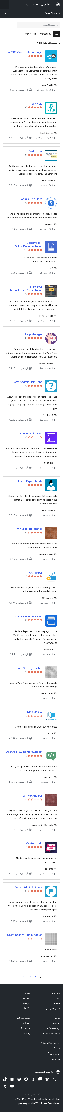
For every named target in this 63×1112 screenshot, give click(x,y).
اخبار (57, 997)
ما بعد (23, 976)
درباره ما (55, 992)
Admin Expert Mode (30, 481)
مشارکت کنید (23, 1017)
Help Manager (33, 334)
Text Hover (35, 151)
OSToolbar (35, 572)
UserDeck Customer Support (24, 751)
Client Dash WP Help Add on (24, 934)
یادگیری (56, 1017)
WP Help (37, 103)
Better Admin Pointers (28, 887)
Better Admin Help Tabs (27, 381)
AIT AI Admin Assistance (27, 433)
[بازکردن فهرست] (4, 4)
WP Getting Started (30, 668)
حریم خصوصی (53, 1008)
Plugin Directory (52, 13)
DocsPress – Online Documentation (28, 244)
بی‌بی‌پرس (53, 1053)
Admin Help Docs (31, 199)
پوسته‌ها (26, 997)
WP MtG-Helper (32, 795)
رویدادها (26, 1023)
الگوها (27, 1008)
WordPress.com (50, 1043)
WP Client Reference (29, 528)
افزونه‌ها (26, 1003)
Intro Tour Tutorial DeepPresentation (26, 288)
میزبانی (56, 1003)
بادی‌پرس (54, 1058)
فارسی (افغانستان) (43, 1071)
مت (56, 1048)
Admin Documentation (28, 616)
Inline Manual (34, 711)
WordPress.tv (51, 1033)
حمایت (25, 1028)
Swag (25, 1033)
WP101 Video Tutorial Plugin (25, 52)
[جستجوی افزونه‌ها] (20, 25)
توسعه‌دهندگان (53, 1028)
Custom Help (34, 843)
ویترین (27, 992)
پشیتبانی (56, 1023)
